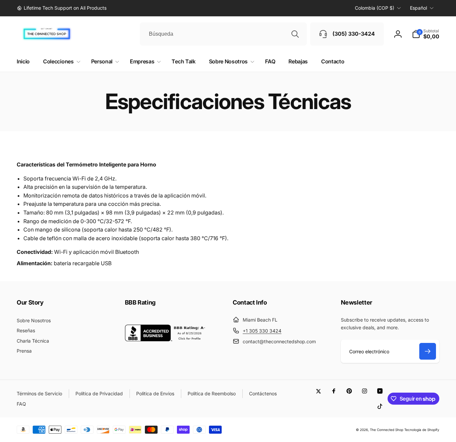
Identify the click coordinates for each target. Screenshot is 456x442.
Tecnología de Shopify (421, 430)
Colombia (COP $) (374, 8)
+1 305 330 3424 (262, 331)
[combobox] (223, 34)
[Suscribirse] (427, 351)
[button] (425, 34)
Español (418, 8)
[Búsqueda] (295, 34)
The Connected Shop (386, 430)
